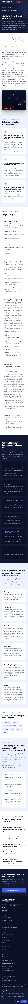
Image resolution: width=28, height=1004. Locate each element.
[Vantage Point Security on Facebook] (6, 910)
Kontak (3, 956)
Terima (24, 1001)
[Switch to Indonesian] (19, 2)
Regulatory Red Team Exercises (9, 927)
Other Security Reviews (7, 934)
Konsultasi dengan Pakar (14, 890)
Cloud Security (5, 922)
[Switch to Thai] (21, 2)
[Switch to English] (17, 2)
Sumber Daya (5, 951)
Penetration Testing (6, 917)
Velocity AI (4, 942)
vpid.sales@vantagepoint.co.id (9, 980)
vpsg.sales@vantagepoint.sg (8, 970)
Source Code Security (7, 929)
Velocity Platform (6, 940)
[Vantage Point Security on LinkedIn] (3, 910)
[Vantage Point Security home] (8, 900)
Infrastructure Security (7, 925)
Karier (3, 954)
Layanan (9, 7)
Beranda (4, 7)
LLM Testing (4, 932)
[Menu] (25, 2)
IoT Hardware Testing (7, 920)
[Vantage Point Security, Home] (7, 2)
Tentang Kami (5, 949)
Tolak (18, 1001)
